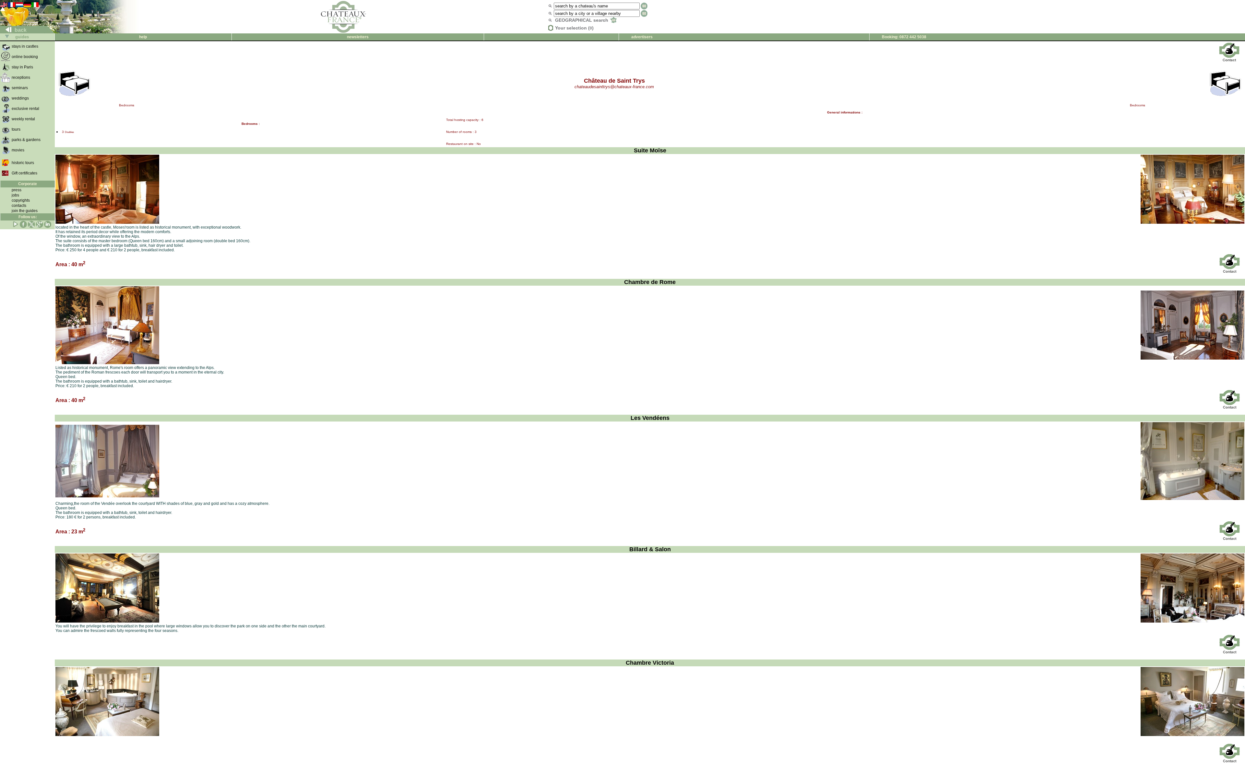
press (16, 190)
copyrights (21, 200)
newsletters (358, 37)
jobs (15, 195)
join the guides (25, 210)
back (20, 30)
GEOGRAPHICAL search (582, 20)
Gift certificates (24, 173)
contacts (19, 205)
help (143, 37)
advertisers (642, 37)
